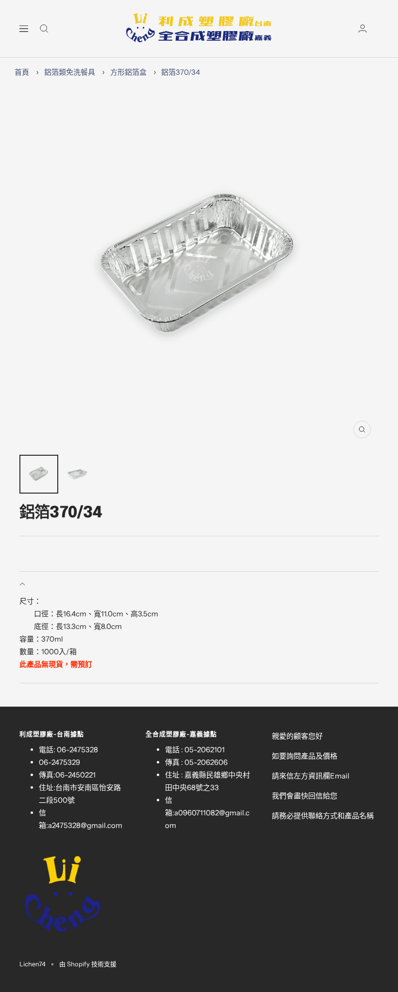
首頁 (22, 72)
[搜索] (44, 28)
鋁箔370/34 (180, 72)
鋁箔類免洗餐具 (69, 72)
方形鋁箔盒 (128, 72)
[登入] (362, 28)
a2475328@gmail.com (85, 825)
